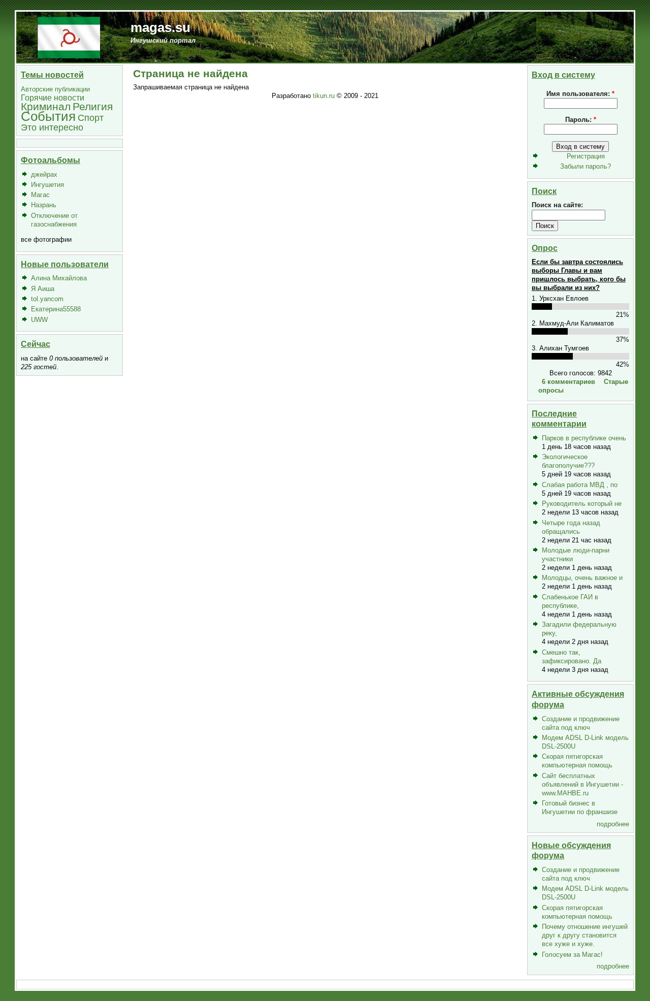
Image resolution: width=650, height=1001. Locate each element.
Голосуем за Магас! (572, 954)
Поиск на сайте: (557, 205)
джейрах (44, 174)
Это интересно (52, 127)
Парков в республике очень (584, 438)
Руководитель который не (582, 503)
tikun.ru (324, 96)
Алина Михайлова (59, 278)
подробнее (613, 824)
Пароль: (580, 119)
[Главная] (69, 37)
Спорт (91, 117)
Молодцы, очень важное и (582, 578)
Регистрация (586, 156)
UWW (39, 320)
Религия (93, 106)
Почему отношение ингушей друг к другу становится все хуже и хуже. (585, 935)
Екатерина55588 (56, 309)
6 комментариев (568, 381)
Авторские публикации (55, 89)
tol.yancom (47, 299)
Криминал (46, 106)
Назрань (43, 205)
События (48, 116)
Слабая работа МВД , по (580, 485)
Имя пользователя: (580, 94)
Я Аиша (42, 289)
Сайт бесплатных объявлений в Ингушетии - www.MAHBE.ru (582, 784)
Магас (40, 195)
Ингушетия (47, 184)
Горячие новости (52, 97)
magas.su (160, 27)
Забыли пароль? (585, 166)
